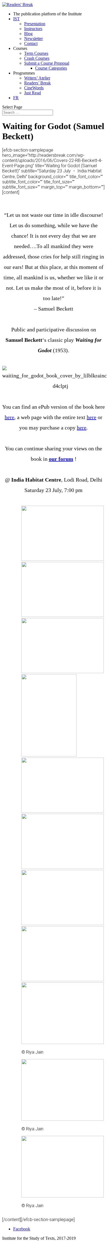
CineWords (34, 88)
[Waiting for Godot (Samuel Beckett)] (62, 559)
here (9, 417)
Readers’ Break (37, 83)
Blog (28, 33)
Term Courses (36, 53)
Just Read (32, 92)
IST (16, 18)
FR (16, 97)
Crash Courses (36, 58)
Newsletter (33, 38)
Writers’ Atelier (37, 78)
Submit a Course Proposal (46, 63)
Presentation (34, 23)
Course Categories (51, 68)
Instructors (33, 28)
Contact (31, 43)
